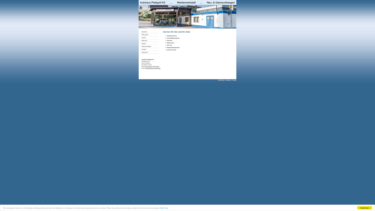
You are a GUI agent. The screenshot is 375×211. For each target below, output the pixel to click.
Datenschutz (221, 80)
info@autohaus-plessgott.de (153, 68)
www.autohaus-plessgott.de (152, 66)
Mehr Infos (164, 208)
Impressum (228, 80)
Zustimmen (365, 208)
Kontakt (234, 80)
